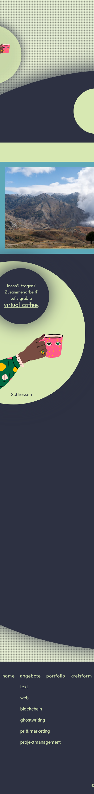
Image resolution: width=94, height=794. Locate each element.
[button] (21, 394)
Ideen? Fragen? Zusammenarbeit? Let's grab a (21, 292)
